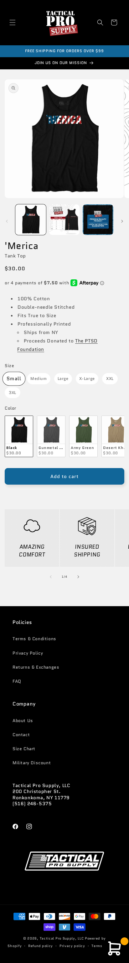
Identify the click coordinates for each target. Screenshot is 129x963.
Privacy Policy (28, 653)
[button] (12, 22)
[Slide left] (7, 221)
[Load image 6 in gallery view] (64, 219)
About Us (23, 720)
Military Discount (32, 763)
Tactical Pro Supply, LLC (62, 938)
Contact (21, 734)
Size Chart (24, 749)
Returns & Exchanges (36, 667)
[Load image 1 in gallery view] (30, 219)
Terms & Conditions (34, 639)
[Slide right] (122, 221)
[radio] (14, 378)
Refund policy (40, 945)
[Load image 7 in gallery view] (98, 219)
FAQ (17, 681)
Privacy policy (72, 945)
